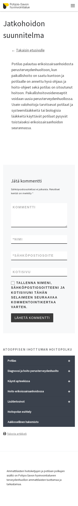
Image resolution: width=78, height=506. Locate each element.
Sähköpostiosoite (33, 255)
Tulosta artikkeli (17, 434)
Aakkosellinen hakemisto (23, 422)
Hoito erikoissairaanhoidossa (39, 391)
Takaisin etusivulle (30, 50)
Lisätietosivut (39, 401)
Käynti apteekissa (39, 381)
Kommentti (24, 207)
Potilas (39, 360)
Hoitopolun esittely (19, 412)
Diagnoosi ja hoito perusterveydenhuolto (39, 371)
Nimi (18, 239)
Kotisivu (22, 272)
